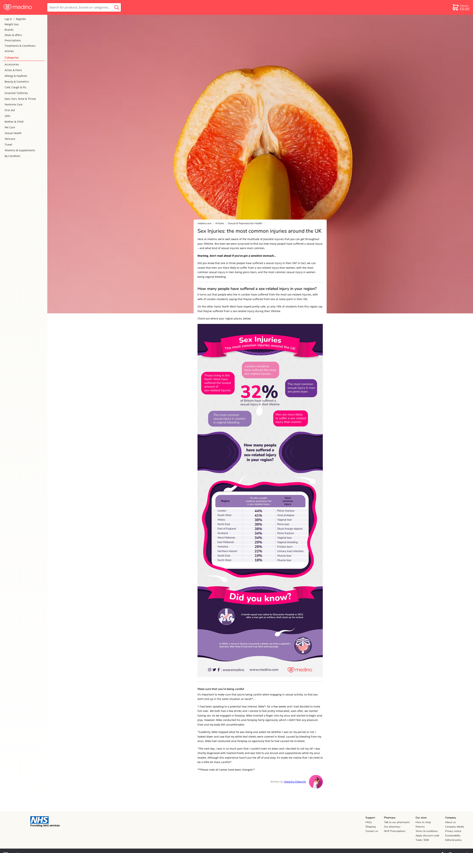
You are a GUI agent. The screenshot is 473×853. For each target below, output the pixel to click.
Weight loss (12, 24)
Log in (8, 19)
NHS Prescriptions (394, 831)
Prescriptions (13, 40)
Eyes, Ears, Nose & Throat (20, 98)
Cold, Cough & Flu (15, 87)
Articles (9, 51)
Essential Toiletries (16, 93)
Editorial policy (453, 840)
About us (450, 822)
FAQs (368, 822)
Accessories (12, 64)
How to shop (423, 822)
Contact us (371, 831)
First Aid (10, 110)
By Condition (12, 156)
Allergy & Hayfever (16, 76)
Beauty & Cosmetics (17, 81)
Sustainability (452, 835)
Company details (454, 826)
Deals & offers (13, 35)
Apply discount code (427, 835)
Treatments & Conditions (20, 45)
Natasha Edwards (295, 781)
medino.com (205, 223)
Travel (8, 144)
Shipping (370, 826)
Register (21, 19)
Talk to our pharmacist (397, 822)
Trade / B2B (422, 840)
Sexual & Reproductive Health (245, 223)
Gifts (7, 116)
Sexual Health (13, 133)
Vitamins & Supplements (20, 150)
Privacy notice (453, 831)
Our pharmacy (392, 826)
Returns (420, 826)
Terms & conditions (427, 831)
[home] (23, 7)
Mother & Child (14, 121)
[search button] (116, 7)
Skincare (10, 139)
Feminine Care (14, 104)
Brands (9, 29)
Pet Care (10, 127)
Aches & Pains (13, 70)
